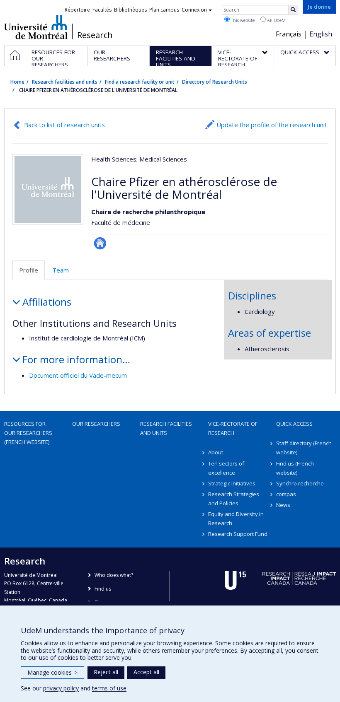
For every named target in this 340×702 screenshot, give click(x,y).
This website (242, 20)
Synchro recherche (300, 483)
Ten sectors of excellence (226, 468)
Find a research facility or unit (140, 81)
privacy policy (61, 688)
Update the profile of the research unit (271, 125)
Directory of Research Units (214, 81)
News (283, 505)
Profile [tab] (28, 270)
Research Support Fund (237, 534)
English (320, 34)
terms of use (109, 688)
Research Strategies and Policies (233, 498)
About (215, 452)
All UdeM (276, 20)
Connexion (194, 9)
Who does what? (114, 575)
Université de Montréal (36, 26)
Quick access (294, 423)
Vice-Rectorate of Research (232, 428)
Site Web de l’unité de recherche (100, 243)
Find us (103, 588)
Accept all (146, 672)
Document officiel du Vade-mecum (78, 375)
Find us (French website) (295, 468)
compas (286, 494)
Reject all (106, 672)
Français (288, 34)
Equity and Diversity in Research (236, 518)
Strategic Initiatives (231, 483)
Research (95, 35)
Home (17, 81)
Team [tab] (60, 270)
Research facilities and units (64, 81)
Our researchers (96, 423)
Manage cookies (52, 672)
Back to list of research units (64, 125)
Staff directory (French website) (304, 447)
